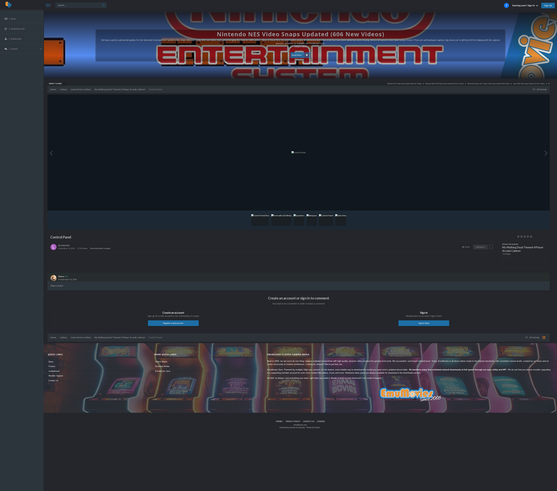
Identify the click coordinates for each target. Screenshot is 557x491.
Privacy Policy (293, 421)
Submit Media (161, 362)
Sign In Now (423, 323)
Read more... (297, 55)
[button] (547, 45)
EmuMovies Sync (163, 371)
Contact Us (53, 380)
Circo (552, 75)
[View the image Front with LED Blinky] (281, 220)
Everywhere (62, 5)
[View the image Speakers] (299, 220)
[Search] (103, 5)
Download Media (162, 366)
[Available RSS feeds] (544, 337)
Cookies (321, 421)
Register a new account (173, 323)
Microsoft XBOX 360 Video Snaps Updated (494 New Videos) (392, 83)
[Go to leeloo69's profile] (53, 247)
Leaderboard (54, 371)
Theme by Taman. (313, 428)
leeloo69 (65, 245)
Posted (67, 279)
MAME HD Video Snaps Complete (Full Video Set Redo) (513, 83)
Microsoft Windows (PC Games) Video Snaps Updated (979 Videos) (436, 83)
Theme (279, 421)
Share (467, 247)
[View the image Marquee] (311, 220)
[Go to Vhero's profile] (53, 278)
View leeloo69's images (100, 248)
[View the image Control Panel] (326, 220)
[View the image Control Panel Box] (260, 220)
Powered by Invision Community (292, 428)
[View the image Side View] (340, 220)
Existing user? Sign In (524, 5)
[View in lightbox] (299, 152)
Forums (52, 366)
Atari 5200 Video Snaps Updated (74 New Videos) (476, 83)
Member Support (56, 376)
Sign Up (548, 5)
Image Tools (538, 205)
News (51, 362)
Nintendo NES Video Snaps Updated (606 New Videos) (352, 83)
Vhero (61, 276)
